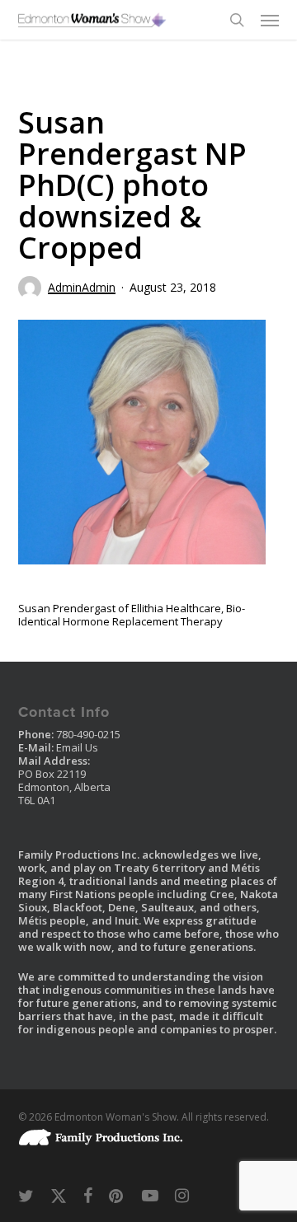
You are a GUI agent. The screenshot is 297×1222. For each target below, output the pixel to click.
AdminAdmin (82, 287)
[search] (236, 20)
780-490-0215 (88, 734)
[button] (270, 20)
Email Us (77, 747)
